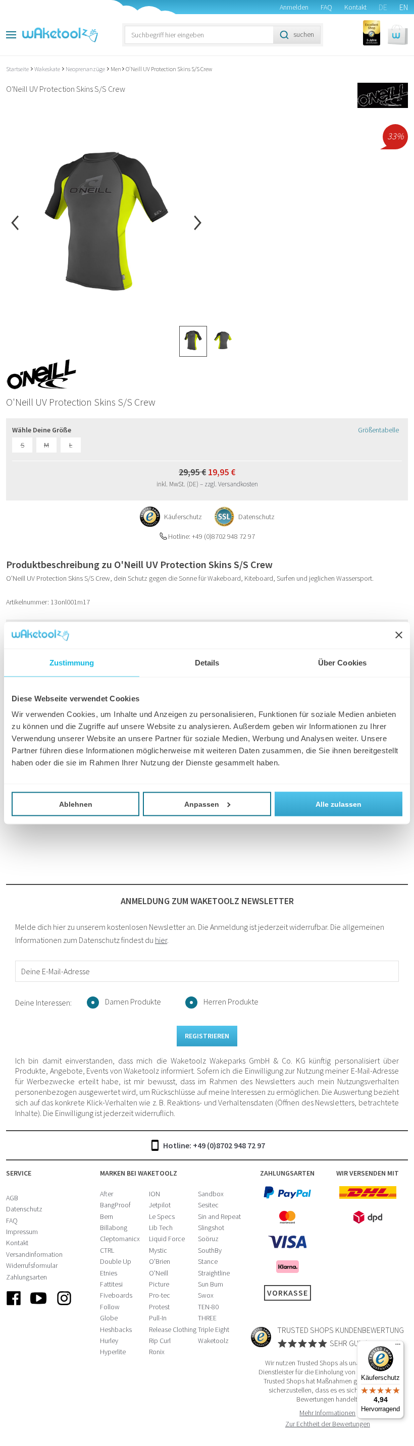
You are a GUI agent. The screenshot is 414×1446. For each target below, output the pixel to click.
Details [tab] (207, 662)
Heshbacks (116, 1329)
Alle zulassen (338, 804)
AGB (12, 1197)
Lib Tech (161, 1227)
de (383, 7)
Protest (159, 1306)
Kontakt (355, 7)
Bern (106, 1216)
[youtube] (38, 1306)
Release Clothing (172, 1329)
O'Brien (159, 1261)
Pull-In (158, 1317)
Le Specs (162, 1216)
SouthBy (210, 1250)
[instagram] (64, 1306)
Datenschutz (24, 1208)
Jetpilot (160, 1204)
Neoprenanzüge (86, 69)
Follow (110, 1306)
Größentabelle (378, 429)
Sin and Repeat (219, 1216)
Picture (159, 1284)
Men (116, 69)
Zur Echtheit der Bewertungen (327, 1423)
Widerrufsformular (32, 1265)
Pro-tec (159, 1295)
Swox (206, 1295)
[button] (398, 35)
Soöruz (208, 1238)
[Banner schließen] (398, 635)
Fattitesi (111, 1284)
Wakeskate (47, 69)
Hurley (109, 1340)
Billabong (113, 1227)
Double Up (115, 1261)
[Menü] (398, 1347)
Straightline (214, 1272)
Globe (109, 1317)
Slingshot (211, 1227)
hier (161, 940)
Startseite (18, 69)
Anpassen (201, 804)
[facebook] (13, 1306)
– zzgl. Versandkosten (229, 484)
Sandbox (211, 1193)
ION (154, 1193)
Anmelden (294, 7)
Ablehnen (75, 804)
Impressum (22, 1231)
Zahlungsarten (26, 1277)
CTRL (107, 1250)
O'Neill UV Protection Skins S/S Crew (169, 69)
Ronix (157, 1351)
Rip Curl (160, 1340)
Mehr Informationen (327, 1412)
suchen (303, 34)
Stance (208, 1261)
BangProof (115, 1204)
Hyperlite (113, 1351)
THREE (207, 1317)
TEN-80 (208, 1306)
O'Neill (158, 1272)
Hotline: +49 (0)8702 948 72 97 (214, 1145)
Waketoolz (213, 1340)
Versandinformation (34, 1254)
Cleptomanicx (120, 1238)
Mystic (158, 1250)
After (106, 1193)
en (403, 7)
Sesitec (208, 1204)
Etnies (108, 1272)
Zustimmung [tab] (71, 662)
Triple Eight (213, 1329)
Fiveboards (116, 1295)
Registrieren (207, 1035)
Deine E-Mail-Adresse (55, 971)
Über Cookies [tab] (342, 662)
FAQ (326, 7)
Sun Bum (210, 1284)
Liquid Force (167, 1238)
